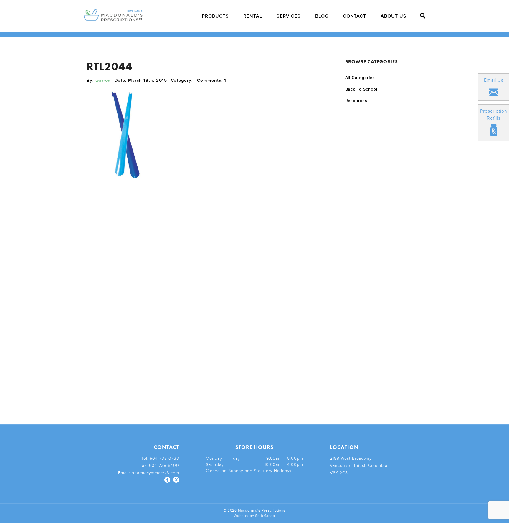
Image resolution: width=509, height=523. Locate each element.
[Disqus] (211, 275)
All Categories (360, 77)
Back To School (361, 89)
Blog (321, 16)
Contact (354, 16)
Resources (356, 100)
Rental (252, 16)
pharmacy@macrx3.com (155, 472)
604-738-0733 (164, 458)
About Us (393, 16)
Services (289, 16)
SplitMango (265, 516)
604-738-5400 (164, 465)
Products (215, 16)
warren (103, 80)
